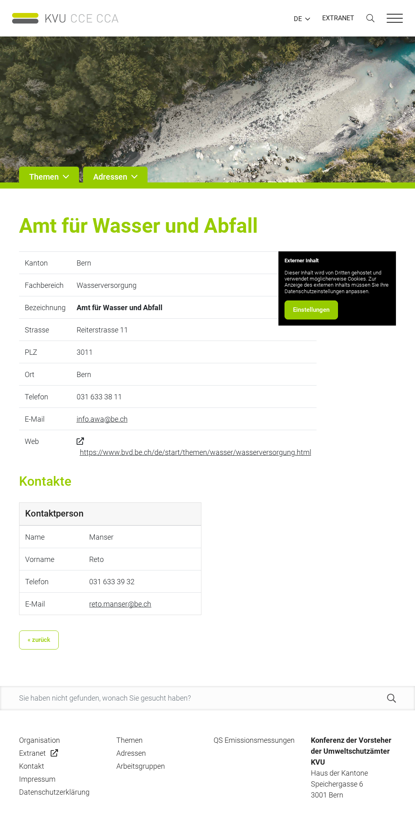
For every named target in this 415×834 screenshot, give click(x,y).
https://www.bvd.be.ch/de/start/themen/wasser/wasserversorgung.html (195, 452)
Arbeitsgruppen (140, 766)
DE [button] (298, 19)
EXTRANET (338, 18)
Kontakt (31, 766)
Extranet (32, 753)
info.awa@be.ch (102, 419)
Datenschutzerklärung (54, 792)
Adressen (131, 753)
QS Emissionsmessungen (254, 740)
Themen (129, 740)
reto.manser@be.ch (120, 604)
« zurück (39, 639)
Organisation (39, 740)
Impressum (37, 779)
